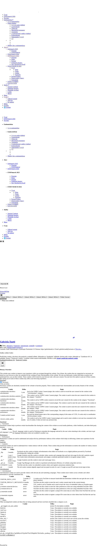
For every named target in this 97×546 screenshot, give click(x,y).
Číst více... (78, 349)
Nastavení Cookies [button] (21, 360)
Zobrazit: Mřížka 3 (30, 297)
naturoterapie (24, 346)
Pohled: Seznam (65, 297)
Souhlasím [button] (3, 360)
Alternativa (3, 299)
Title (7, 291)
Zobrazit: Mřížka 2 (18, 297)
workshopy (39, 346)
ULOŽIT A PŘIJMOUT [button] (7, 535)
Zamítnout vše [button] (10, 360)
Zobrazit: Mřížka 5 (53, 297)
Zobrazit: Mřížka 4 (42, 297)
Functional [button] (3, 422)
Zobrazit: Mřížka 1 (6, 297)
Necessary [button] (3, 380)
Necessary (5, 382)
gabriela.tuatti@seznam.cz (15, 347)
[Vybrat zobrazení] (1, 295)
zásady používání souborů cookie (67, 358)
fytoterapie (16, 346)
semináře (31, 346)
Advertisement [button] (4, 469)
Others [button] (2, 498)
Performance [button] (4, 435)
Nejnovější (4, 284)
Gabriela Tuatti (7, 341)
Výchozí (2, 293)
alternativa (10, 346)
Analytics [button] (3, 442)
